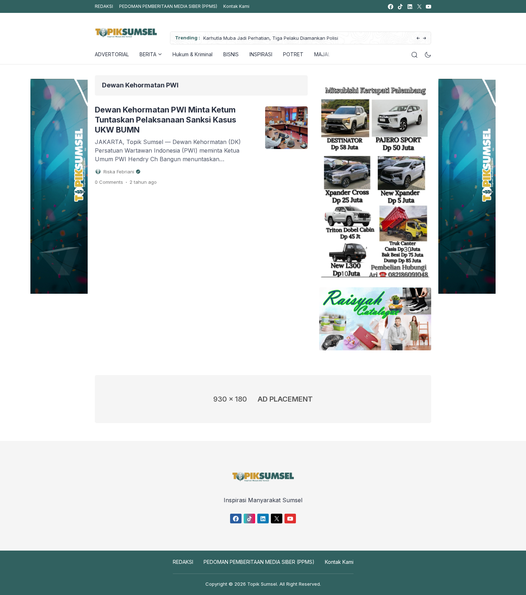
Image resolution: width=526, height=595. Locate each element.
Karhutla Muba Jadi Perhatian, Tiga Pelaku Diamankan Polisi (270, 38)
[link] (390, 6)
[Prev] (418, 38)
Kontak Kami (236, 6)
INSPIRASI (260, 54)
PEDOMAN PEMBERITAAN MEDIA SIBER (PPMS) (168, 6)
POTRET (293, 54)
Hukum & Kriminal (192, 54)
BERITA (148, 54)
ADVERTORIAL (112, 54)
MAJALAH (325, 54)
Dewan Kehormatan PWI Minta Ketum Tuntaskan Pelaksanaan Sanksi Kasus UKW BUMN (165, 119)
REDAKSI (104, 6)
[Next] (424, 38)
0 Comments (109, 182)
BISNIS (231, 54)
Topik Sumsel (262, 584)
